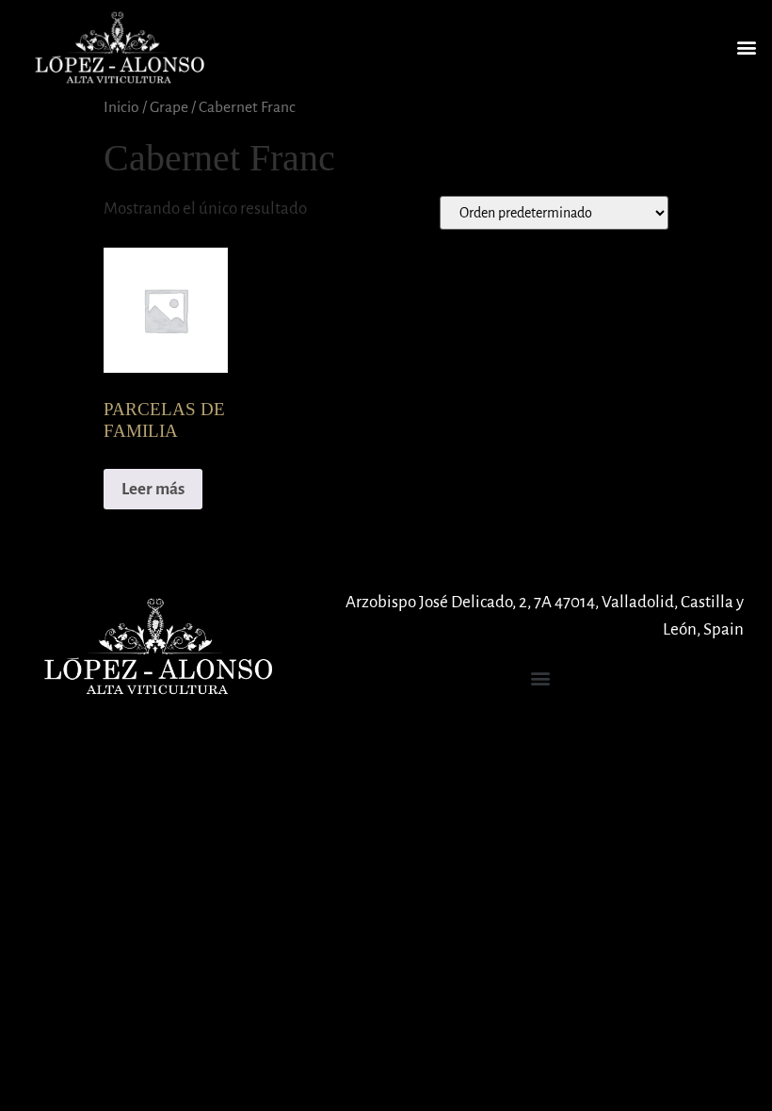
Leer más (153, 489)
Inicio (121, 107)
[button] (747, 47)
